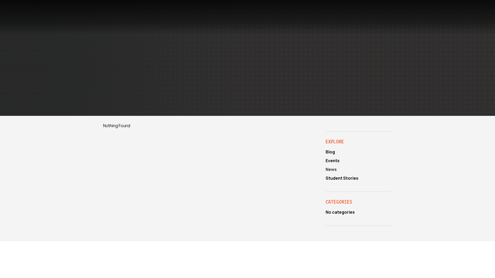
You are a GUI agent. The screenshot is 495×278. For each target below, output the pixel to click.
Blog (330, 152)
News (331, 169)
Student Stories (342, 178)
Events (333, 160)
